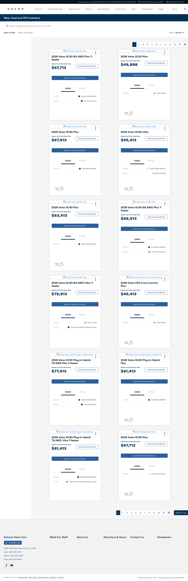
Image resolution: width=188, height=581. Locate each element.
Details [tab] (68, 88)
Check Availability (87, 66)
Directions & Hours (115, 537)
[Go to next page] (180, 44)
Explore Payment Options (75, 78)
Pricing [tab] (82, 88)
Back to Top (181, 512)
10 (175, 44)
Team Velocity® (151, 578)
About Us (82, 537)
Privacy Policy (22, 577)
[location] (139, 2)
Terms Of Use (33, 577)
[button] (95, 53)
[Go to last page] (185, 44)
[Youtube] (11, 565)
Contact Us (14, 543)
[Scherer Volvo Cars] (15, 8)
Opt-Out (61, 577)
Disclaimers (164, 537)
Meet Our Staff (59, 537)
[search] (185, 8)
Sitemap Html (43, 577)
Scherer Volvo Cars (10, 577)
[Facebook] (6, 565)
